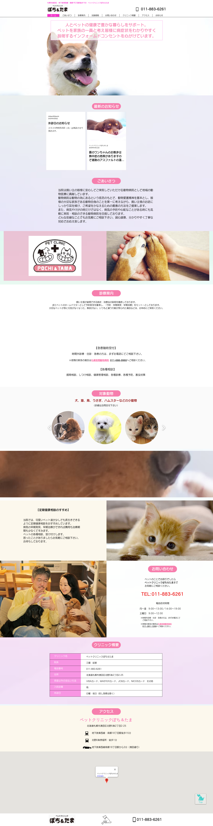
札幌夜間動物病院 (100, 360)
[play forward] (163, 428)
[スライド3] (108, 89)
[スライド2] (106, 89)
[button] (68, 427)
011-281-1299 (149, 626)
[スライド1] (104, 89)
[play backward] (49, 428)
